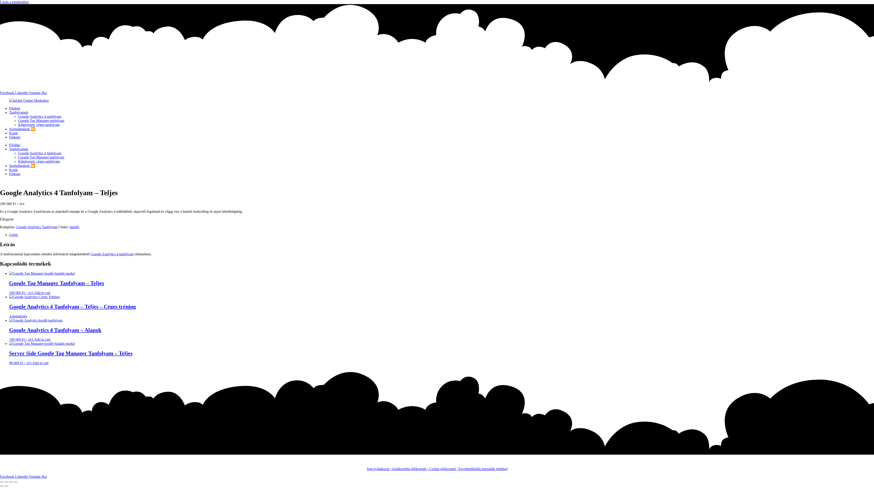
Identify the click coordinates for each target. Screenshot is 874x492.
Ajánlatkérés (18, 316)
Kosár (13, 133)
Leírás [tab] (13, 235)
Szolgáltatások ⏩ (22, 129)
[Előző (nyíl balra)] (2, 486)
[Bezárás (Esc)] (15, 482)
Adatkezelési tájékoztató (409, 469)
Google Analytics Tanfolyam (36, 227)
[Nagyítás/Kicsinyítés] (2, 482)
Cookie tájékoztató (442, 469)
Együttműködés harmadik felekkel (483, 469)
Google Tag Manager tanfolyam (41, 121)
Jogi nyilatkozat (378, 469)
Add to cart (42, 293)
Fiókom (14, 137)
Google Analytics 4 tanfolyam (39, 116)
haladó (74, 227)
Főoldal (14, 108)
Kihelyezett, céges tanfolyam (39, 125)
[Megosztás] (11, 482)
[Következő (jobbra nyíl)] (6, 486)
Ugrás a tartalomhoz (14, 2)
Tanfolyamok (18, 112)
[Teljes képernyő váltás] (6, 482)
